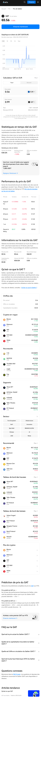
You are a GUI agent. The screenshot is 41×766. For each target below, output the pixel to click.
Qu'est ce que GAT (7, 691)
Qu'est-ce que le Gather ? (29, 287)
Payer (11, 82)
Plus (36, 78)
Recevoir (29, 82)
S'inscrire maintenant (20, 27)
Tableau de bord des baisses (19, 511)
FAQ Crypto (16, 674)
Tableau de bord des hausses (19, 477)
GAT (32, 586)
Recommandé (19, 443)
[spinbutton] (15, 92)
